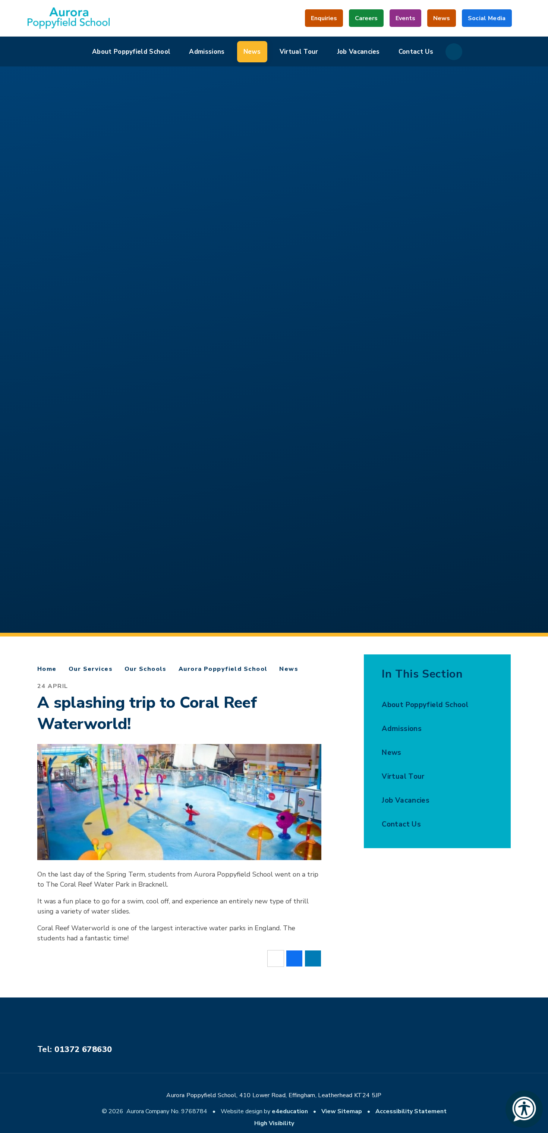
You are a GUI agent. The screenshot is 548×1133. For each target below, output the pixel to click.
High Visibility (274, 1123)
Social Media (487, 20)
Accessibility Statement (411, 1111)
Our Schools (146, 669)
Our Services (91, 669)
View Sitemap (341, 1111)
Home (47, 669)
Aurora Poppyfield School (223, 669)
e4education (290, 1111)
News (288, 669)
